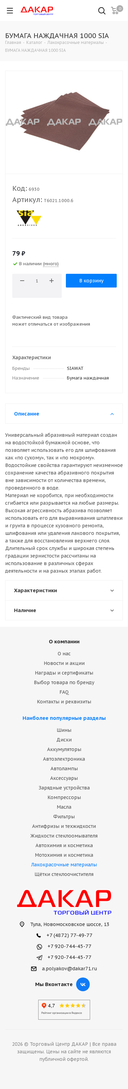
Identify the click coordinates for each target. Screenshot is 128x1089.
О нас (64, 654)
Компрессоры (64, 797)
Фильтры (64, 816)
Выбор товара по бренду (64, 682)
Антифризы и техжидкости (64, 826)
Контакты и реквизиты (64, 702)
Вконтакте (83, 984)
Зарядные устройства (64, 788)
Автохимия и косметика (64, 845)
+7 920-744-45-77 (68, 946)
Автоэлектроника (64, 759)
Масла (64, 807)
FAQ (64, 692)
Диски (64, 740)
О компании (64, 641)
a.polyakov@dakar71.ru (69, 968)
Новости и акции (64, 663)
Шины (64, 730)
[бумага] (64, 121)
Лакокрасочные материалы (64, 865)
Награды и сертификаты (64, 673)
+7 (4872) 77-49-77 (69, 935)
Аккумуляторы (64, 749)
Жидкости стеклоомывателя (64, 836)
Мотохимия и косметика (64, 855)
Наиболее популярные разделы (64, 718)
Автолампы (64, 768)
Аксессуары (64, 778)
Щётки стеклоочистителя (64, 874)
